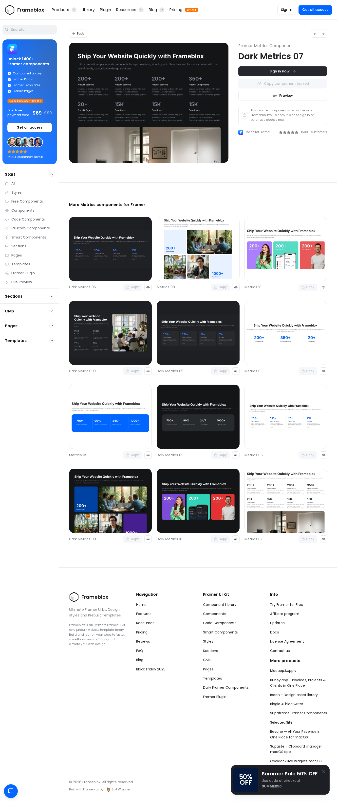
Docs (274, 632)
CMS (207, 659)
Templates (212, 678)
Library (88, 10)
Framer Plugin (214, 696)
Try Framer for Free (286, 604)
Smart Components (220, 632)
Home (141, 604)
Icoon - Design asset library (294, 694)
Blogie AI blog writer (286, 703)
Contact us (280, 650)
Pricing (142, 632)
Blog (139, 659)
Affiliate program (284, 613)
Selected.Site (281, 722)
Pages (208, 669)
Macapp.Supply (283, 670)
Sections (210, 650)
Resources (145, 622)
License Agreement (287, 641)
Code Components (220, 622)
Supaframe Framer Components (298, 713)
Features (143, 613)
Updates (277, 622)
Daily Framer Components (226, 687)
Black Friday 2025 (150, 669)
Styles (208, 641)
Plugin (105, 10)
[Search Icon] (29, 29)
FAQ (139, 650)
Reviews (143, 641)
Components (214, 613)
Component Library (219, 604)
